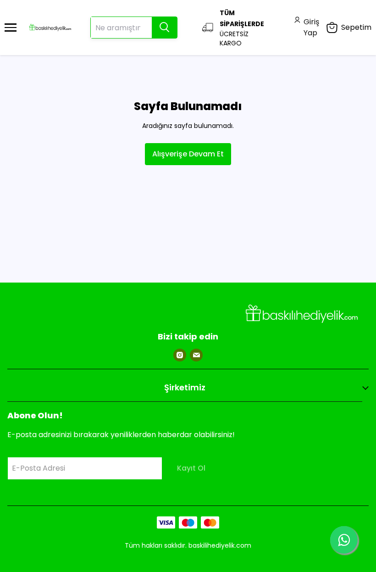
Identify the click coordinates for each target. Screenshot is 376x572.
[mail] (196, 355)
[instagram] (179, 355)
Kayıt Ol (191, 468)
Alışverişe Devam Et (188, 154)
